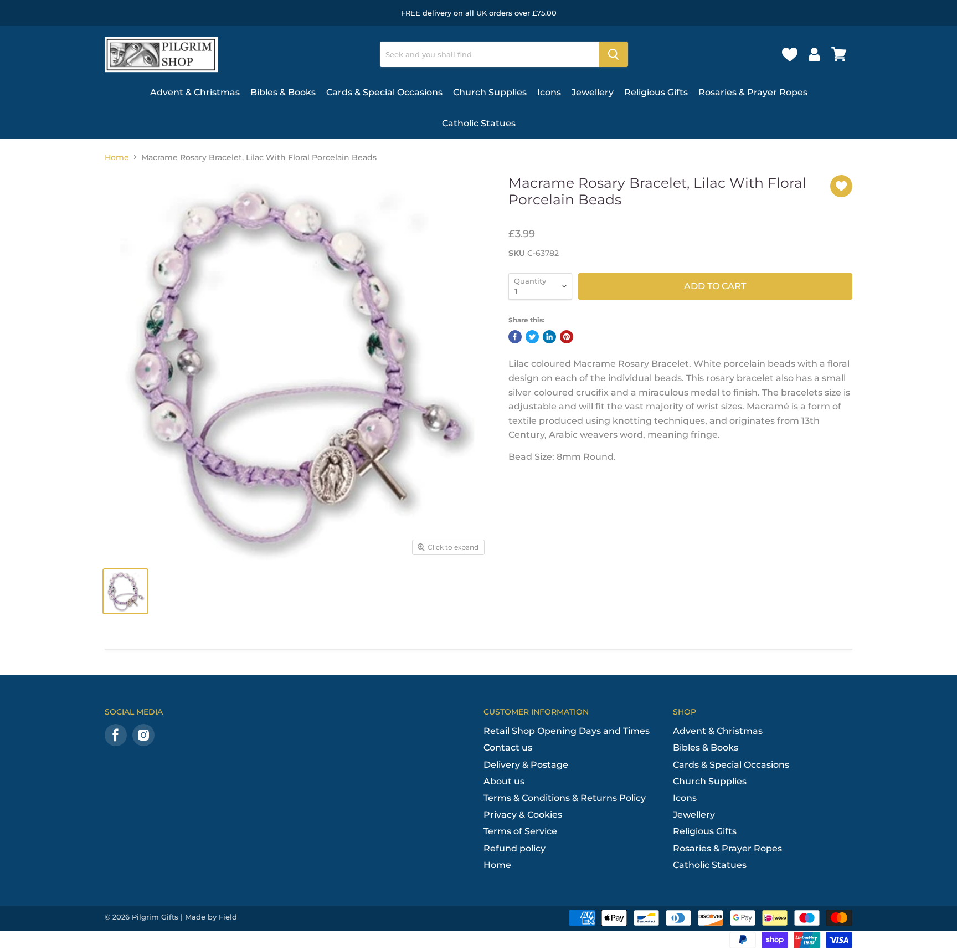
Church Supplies (490, 92)
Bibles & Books (283, 92)
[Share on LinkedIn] (549, 336)
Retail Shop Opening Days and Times (566, 731)
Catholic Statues (479, 123)
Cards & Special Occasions (384, 92)
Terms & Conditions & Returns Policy (564, 798)
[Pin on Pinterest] (566, 336)
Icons (549, 92)
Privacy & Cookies (522, 814)
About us (503, 781)
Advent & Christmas (195, 92)
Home (117, 157)
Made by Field (211, 916)
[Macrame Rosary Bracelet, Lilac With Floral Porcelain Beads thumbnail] (125, 591)
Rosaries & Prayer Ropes (752, 92)
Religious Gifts (656, 92)
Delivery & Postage (525, 764)
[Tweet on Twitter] (532, 336)
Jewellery (593, 92)
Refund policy (514, 848)
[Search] (613, 54)
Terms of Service (520, 831)
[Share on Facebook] (515, 336)
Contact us (507, 747)
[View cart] (839, 54)
